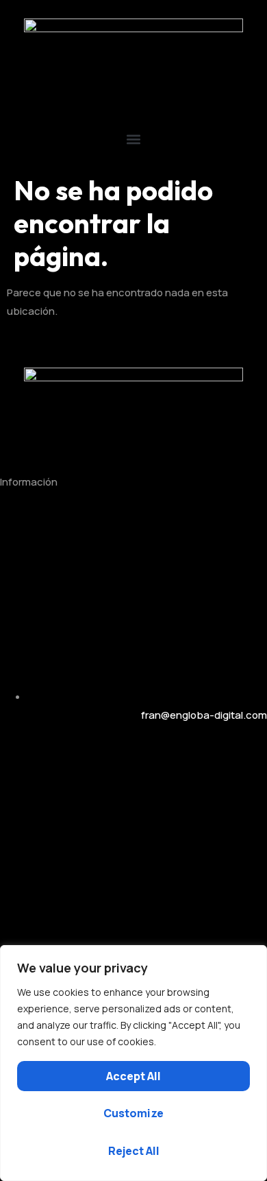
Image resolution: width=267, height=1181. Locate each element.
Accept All (133, 1076)
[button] (133, 139)
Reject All (134, 1150)
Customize (133, 1113)
